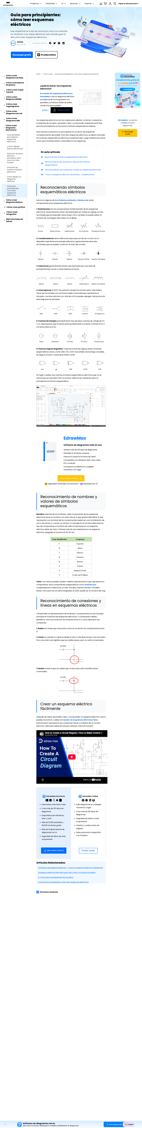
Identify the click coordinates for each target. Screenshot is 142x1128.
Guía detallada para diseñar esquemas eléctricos (13, 138)
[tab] (14, 76)
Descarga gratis (115, 1124)
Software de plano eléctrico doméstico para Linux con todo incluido (15, 158)
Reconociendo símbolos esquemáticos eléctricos (66, 157)
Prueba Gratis (63, 110)
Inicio (38, 74)
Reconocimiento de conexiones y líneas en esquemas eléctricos (73, 169)
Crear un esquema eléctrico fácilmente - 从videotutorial (69, 174)
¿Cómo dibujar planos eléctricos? (15, 147)
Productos (34, 3)
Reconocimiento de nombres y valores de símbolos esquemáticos (67, 163)
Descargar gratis (22, 54)
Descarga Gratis (55, 850)
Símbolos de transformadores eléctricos (14, 169)
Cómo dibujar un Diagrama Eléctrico (14, 179)
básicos (81, 200)
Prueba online (48, 54)
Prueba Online (88, 850)
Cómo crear (47, 74)
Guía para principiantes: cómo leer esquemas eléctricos (13, 190)
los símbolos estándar (65, 200)
